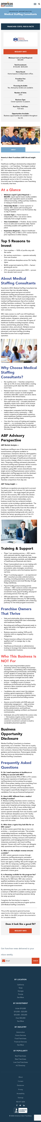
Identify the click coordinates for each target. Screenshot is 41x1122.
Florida (20, 994)
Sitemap (20, 1098)
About (13, 150)
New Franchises (20, 1059)
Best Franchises (20, 1056)
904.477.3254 (20, 1102)
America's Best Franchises (7, 4)
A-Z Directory (20, 1065)
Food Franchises (20, 1039)
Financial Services (20, 1042)
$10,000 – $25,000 (20, 1012)
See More (20, 997)
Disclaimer (20, 1085)
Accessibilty (20, 1094)
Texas (20, 988)
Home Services (20, 1035)
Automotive (20, 1032)
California (20, 985)
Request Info (20, 52)
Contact (20, 1081)
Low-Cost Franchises (20, 1062)
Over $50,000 (20, 1018)
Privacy (20, 1089)
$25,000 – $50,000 (20, 1015)
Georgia (20, 991)
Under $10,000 (20, 1008)
